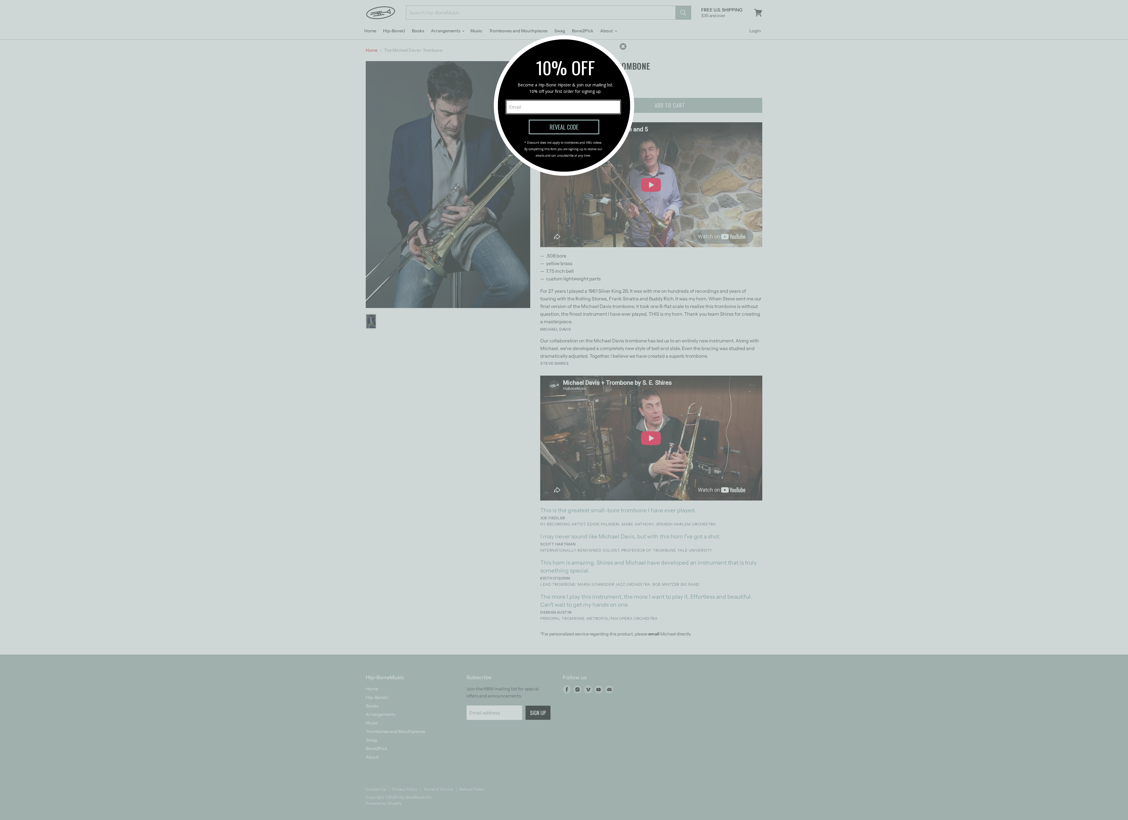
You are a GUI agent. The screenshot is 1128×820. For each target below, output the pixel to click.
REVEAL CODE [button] (564, 127)
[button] (623, 46)
